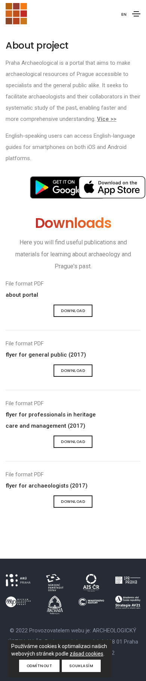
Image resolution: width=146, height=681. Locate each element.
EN (124, 14)
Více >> (106, 119)
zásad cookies (86, 654)
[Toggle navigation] (136, 13)
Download (73, 311)
